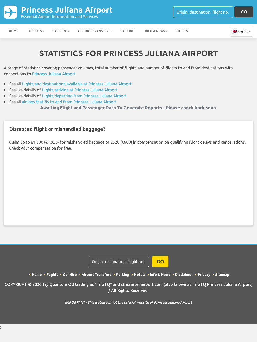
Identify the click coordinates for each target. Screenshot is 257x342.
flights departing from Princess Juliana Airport (84, 96)
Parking (127, 31)
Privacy (204, 275)
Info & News (155, 31)
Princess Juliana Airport (67, 12)
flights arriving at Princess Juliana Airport (79, 90)
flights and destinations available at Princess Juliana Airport (77, 84)
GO (244, 11)
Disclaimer (184, 275)
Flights (35, 31)
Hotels (181, 31)
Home (13, 31)
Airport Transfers (93, 31)
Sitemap (222, 275)
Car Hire (59, 31)
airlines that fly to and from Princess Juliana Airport (69, 102)
